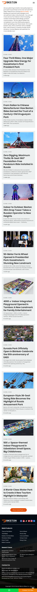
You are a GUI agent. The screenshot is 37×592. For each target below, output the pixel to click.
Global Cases (8, 54)
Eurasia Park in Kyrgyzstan (27, 550)
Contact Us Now (27, 590)
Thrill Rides (5, 533)
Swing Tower (23, 538)
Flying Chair (23, 540)
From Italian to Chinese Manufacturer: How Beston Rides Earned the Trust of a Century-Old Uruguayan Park (18, 111)
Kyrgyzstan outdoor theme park (7, 551)
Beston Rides (25, 11)
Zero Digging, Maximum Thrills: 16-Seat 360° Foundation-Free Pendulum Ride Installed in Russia (18, 161)
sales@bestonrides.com (12, 568)
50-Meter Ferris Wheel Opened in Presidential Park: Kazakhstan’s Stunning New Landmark (17, 259)
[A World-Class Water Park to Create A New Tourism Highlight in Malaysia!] (18, 475)
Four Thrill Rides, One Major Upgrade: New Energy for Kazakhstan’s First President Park (18, 62)
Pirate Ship (23, 533)
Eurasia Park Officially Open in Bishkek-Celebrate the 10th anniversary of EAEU (18, 353)
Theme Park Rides (7, 531)
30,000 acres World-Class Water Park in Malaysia (9, 555)
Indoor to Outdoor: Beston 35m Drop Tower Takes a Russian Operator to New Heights (18, 212)
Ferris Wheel (23, 531)
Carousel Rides (24, 536)
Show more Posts (18, 510)
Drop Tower (5, 540)
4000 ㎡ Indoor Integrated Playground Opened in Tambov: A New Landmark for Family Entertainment (18, 306)
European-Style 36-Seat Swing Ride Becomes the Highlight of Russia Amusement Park (17, 400)
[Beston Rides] (9, 2)
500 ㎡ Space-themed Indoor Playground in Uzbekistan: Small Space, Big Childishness (17, 447)
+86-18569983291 (13, 570)
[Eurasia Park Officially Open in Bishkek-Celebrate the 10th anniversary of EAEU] (18, 333)
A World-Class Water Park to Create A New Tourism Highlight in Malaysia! (18, 492)
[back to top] (33, 588)
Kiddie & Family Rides (8, 536)
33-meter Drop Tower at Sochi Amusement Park (9, 559)
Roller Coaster (6, 542)
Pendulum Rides (6, 538)
